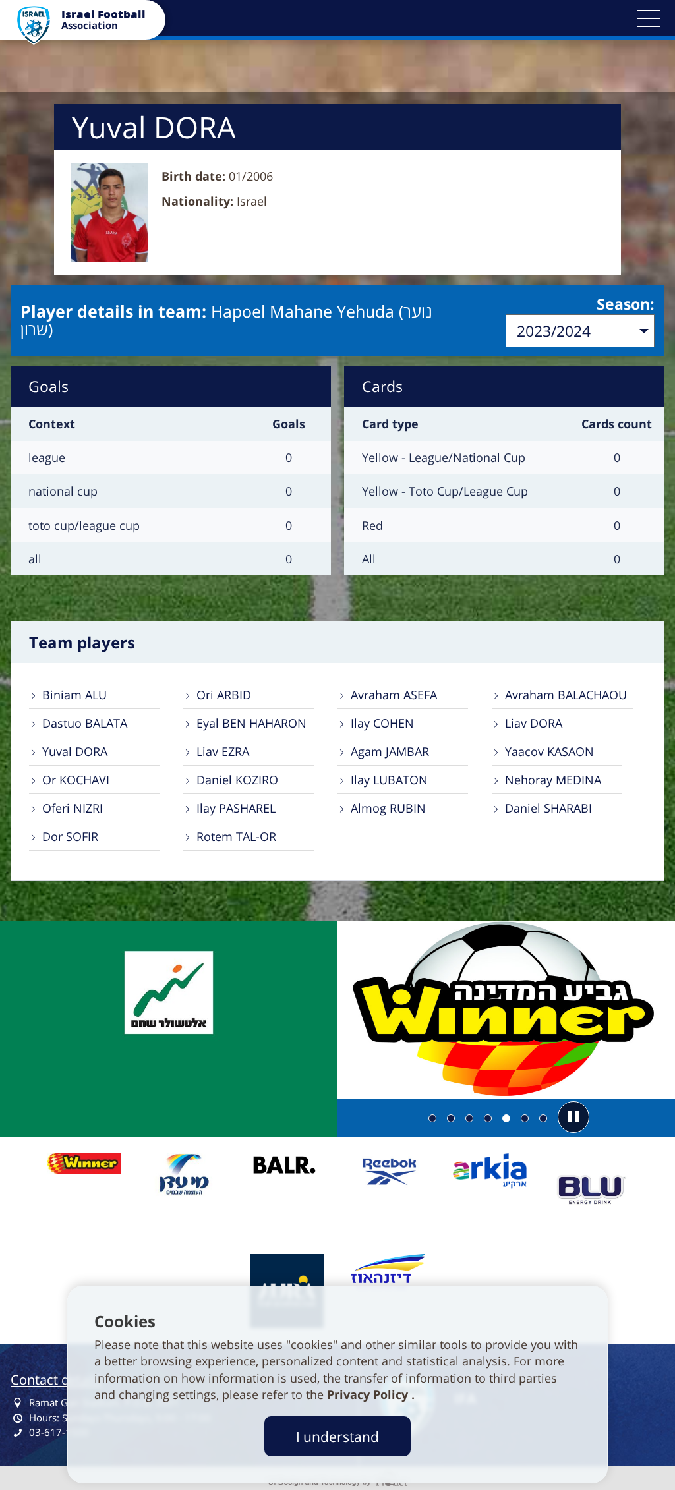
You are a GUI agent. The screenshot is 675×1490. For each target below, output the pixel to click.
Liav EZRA (222, 751)
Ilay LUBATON (389, 780)
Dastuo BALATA (84, 723)
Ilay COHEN (382, 723)
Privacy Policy (369, 1394)
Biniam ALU (74, 694)
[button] (648, 18)
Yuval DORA (74, 751)
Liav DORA (533, 723)
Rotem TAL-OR (236, 836)
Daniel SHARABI (548, 808)
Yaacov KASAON (549, 751)
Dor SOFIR (70, 836)
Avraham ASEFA (394, 694)
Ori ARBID (223, 694)
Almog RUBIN (388, 808)
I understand (337, 1436)
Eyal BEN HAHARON (251, 723)
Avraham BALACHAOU (566, 694)
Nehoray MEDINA (553, 780)
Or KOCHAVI (75, 780)
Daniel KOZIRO (237, 780)
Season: (626, 303)
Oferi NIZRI (72, 808)
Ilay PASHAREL (236, 808)
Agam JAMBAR (390, 751)
